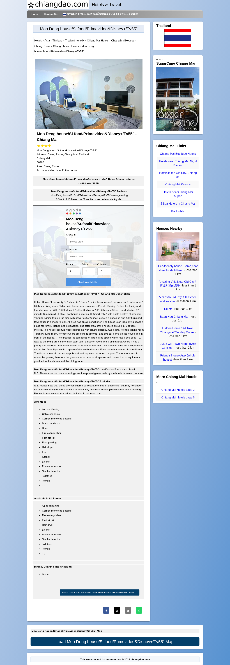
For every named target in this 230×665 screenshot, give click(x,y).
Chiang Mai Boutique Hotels (178, 153)
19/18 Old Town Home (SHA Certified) (178, 345)
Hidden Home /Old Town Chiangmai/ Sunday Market (177, 330)
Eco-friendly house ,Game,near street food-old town (178, 268)
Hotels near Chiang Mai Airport (178, 194)
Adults (85, 264)
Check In (70, 235)
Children (101, 264)
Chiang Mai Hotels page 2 (178, 389)
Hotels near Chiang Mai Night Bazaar (178, 163)
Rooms (69, 264)
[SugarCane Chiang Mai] (177, 130)
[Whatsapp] (139, 610)
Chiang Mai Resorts (178, 184)
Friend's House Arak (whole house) (178, 357)
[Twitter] (117, 610)
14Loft (168, 309)
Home (34, 14)
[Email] (128, 610)
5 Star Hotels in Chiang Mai (178, 203)
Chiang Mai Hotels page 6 (178, 397)
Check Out (71, 249)
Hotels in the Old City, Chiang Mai (178, 174)
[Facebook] (106, 610)
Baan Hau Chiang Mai (174, 316)
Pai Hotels (178, 211)
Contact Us (51, 14)
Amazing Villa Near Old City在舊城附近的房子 (178, 283)
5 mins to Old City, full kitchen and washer (178, 299)
